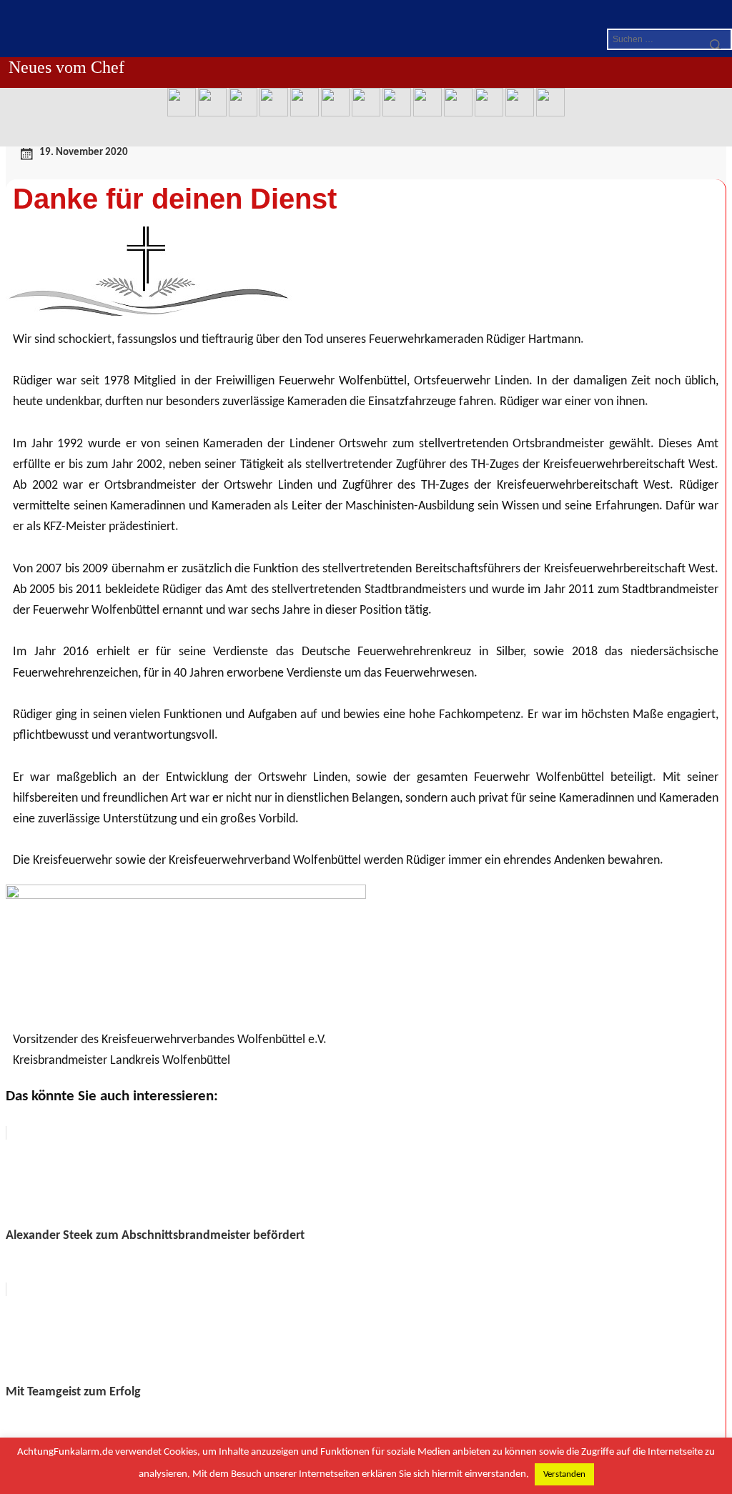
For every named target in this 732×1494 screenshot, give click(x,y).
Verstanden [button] (564, 1474)
